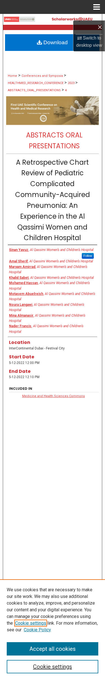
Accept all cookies (52, 648)
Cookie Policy (37, 629)
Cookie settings (30, 623)
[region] (52, 629)
